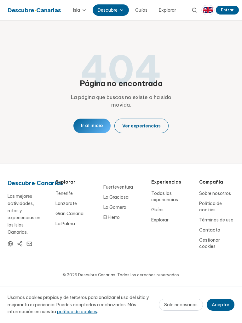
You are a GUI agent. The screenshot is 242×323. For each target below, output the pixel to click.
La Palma (65, 223)
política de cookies (77, 311)
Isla (76, 10)
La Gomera (114, 207)
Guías (141, 10)
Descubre (108, 10)
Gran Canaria (69, 213)
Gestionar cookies (209, 243)
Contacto (209, 230)
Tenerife (64, 193)
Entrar (227, 10)
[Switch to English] (208, 10)
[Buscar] (194, 10)
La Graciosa (116, 197)
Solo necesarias (181, 305)
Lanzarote (66, 203)
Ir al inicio (92, 125)
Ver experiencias (141, 126)
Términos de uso (216, 220)
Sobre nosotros (215, 193)
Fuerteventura (118, 187)
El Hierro (111, 217)
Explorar (167, 10)
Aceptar (220, 305)
